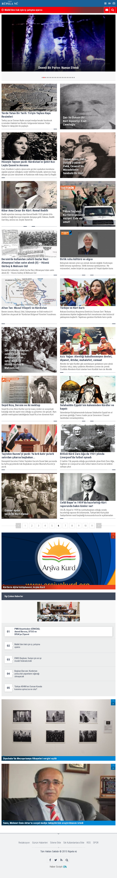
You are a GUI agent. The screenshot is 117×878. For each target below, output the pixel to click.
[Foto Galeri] (113, 3)
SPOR (95, 842)
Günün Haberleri (40, 842)
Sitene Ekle (55, 842)
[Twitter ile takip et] (55, 860)
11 (92, 525)
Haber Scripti (56, 866)
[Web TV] (109, 3)
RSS (89, 842)
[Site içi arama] (112, 10)
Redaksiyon (24, 842)
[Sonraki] (98, 525)
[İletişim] (107, 10)
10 (85, 525)
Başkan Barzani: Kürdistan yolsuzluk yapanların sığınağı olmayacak (39, 10)
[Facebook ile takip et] (50, 860)
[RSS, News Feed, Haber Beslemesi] (61, 860)
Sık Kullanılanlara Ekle (73, 842)
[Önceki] (18, 525)
